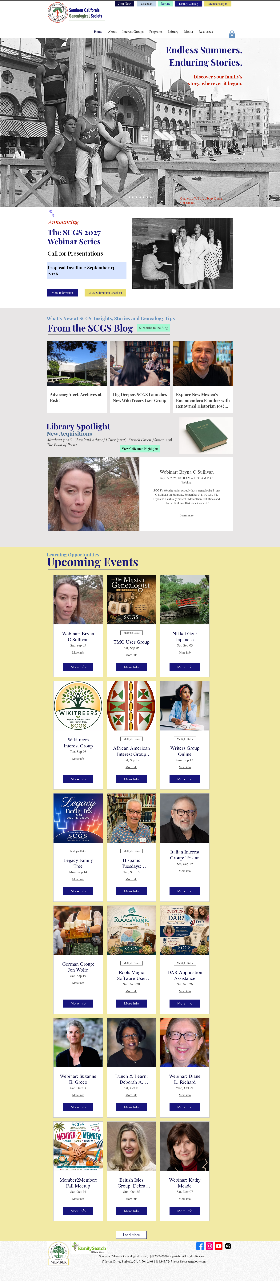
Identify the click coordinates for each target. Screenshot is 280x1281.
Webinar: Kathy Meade (185, 1183)
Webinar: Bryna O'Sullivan (187, 471)
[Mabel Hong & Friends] (147, 197)
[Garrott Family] (140, 197)
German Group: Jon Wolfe (78, 967)
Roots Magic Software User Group (131, 975)
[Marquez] (143, 197)
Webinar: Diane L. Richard (185, 1079)
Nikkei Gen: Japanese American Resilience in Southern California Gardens (185, 636)
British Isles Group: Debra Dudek (131, 1183)
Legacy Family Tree (78, 863)
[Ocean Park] (129, 197)
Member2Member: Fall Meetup (78, 1183)
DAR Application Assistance (184, 975)
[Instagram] (209, 1246)
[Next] (270, 121)
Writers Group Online (184, 751)
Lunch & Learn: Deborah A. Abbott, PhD (131, 1079)
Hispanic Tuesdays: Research (131, 863)
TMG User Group (132, 642)
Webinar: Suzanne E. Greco (78, 1079)
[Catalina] (151, 197)
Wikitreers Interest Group (78, 742)
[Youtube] (218, 1246)
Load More (131, 1235)
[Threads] (228, 1246)
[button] (232, 34)
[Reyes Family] (136, 197)
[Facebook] (200, 1246)
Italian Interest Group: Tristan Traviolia (185, 855)
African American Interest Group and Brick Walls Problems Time (131, 751)
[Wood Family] (133, 197)
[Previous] (9, 121)
